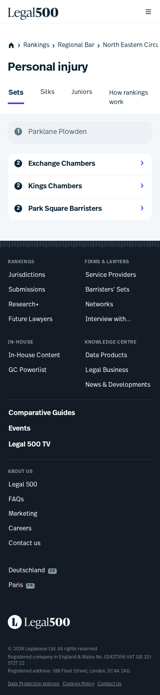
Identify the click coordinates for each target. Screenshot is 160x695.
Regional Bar (76, 45)
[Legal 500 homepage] (80, 622)
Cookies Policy (78, 684)
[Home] (70, 12)
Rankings (36, 45)
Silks (47, 92)
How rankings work (128, 98)
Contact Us (109, 684)
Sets (16, 93)
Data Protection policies (33, 684)
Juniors (81, 92)
